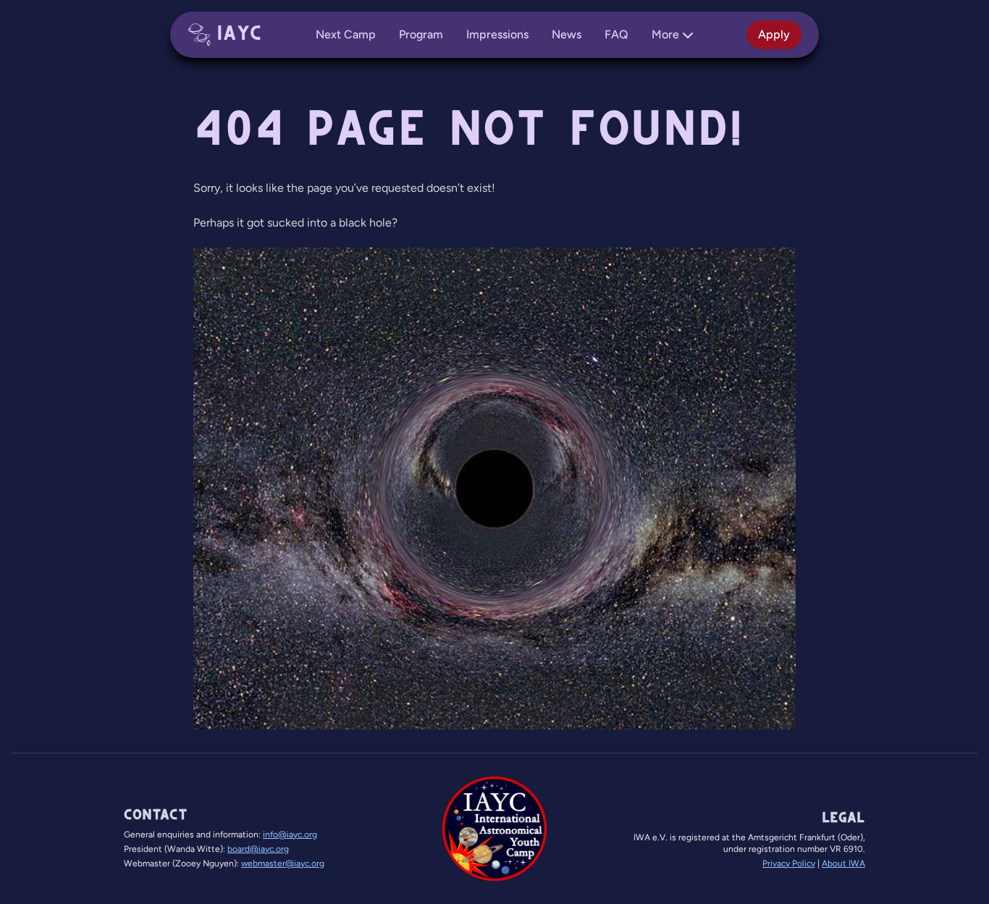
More (665, 34)
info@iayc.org (290, 834)
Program (421, 34)
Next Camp (346, 34)
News (566, 34)
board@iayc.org (258, 849)
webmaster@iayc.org (282, 863)
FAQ (616, 34)
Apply (774, 34)
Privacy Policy (788, 863)
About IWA (843, 863)
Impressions (497, 34)
